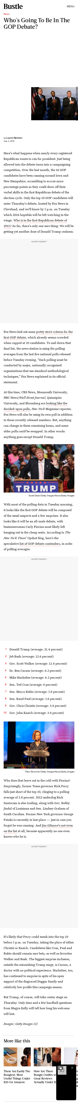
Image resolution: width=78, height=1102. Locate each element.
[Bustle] (13, 6)
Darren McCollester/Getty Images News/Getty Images (76, 104)
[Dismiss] (72, 1068)
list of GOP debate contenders (40, 543)
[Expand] (60, 1068)
